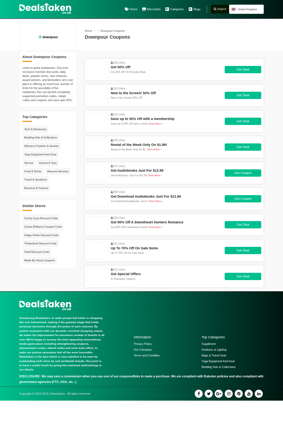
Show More (155, 123)
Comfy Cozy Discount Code (41, 218)
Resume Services (58, 171)
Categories (177, 9)
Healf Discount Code (36, 251)
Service (28, 162)
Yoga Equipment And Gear (40, 154)
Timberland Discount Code (40, 243)
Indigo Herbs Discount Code (41, 235)
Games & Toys (48, 162)
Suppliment (209, 343)
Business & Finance (36, 188)
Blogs (197, 9)
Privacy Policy (143, 343)
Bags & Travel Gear (214, 355)
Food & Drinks (33, 171)
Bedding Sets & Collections (40, 137)
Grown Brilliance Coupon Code (43, 226)
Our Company (143, 349)
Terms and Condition (147, 355)
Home (133, 9)
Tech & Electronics (35, 129)
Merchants (154, 9)
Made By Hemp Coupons (39, 260)
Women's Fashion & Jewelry (41, 145)
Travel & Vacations (35, 179)
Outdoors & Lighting (214, 349)
